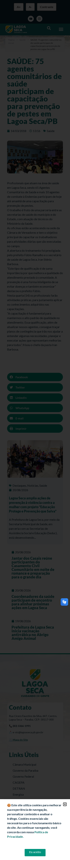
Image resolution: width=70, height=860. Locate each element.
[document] (35, 430)
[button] (64, 804)
